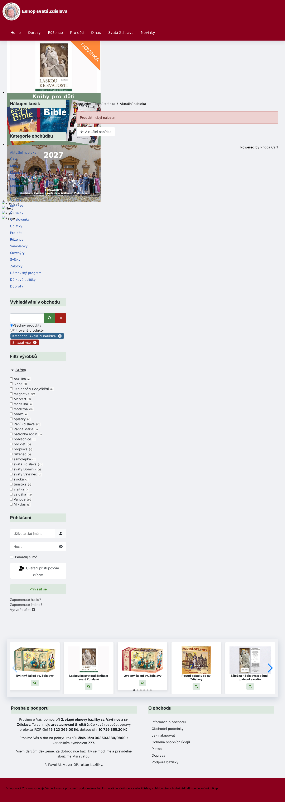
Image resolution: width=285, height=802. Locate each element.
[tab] (38, 437)
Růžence (55, 32)
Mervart (22, 399)
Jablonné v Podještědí (33, 389)
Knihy (14, 166)
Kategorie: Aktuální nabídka (34, 336)
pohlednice (24, 439)
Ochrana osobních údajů (171, 742)
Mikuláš (21, 504)
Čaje (13, 159)
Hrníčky (16, 192)
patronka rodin (27, 434)
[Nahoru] (278, 794)
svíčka (21, 479)
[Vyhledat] (49, 318)
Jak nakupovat (163, 735)
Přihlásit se (38, 589)
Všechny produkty (27, 325)
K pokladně (60, 123)
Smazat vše (21, 342)
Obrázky (16, 213)
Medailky (17, 179)
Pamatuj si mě (26, 557)
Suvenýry (17, 253)
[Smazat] (60, 318)
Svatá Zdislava (121, 32)
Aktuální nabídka (23, 152)
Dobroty (16, 286)
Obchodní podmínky (168, 729)
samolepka (24, 459)
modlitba (23, 409)
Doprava (158, 755)
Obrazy (34, 32)
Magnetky (18, 172)
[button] (35, 683)
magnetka (24, 394)
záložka (22, 494)
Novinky (148, 32)
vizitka (21, 489)
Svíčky (15, 259)
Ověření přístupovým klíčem (42, 571)
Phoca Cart (269, 147)
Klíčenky (16, 206)
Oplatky (16, 226)
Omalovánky (20, 219)
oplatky (21, 419)
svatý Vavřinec (27, 474)
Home (15, 32)
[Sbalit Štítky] (12, 370)
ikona (20, 384)
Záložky (16, 266)
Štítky (20, 370)
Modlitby (17, 186)
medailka (23, 404)
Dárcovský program (26, 273)
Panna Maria (25, 429)
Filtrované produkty (28, 330)
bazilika (22, 379)
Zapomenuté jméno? (26, 605)
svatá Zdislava (28, 464)
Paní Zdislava (26, 424)
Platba (157, 749)
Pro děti (77, 32)
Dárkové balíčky (23, 279)
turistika (22, 484)
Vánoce (22, 499)
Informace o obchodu (169, 722)
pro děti (22, 444)
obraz (20, 414)
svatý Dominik (27, 469)
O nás (96, 32)
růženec (22, 454)
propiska (22, 449)
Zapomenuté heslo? (25, 600)
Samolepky (19, 246)
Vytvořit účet (21, 610)
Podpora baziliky (165, 762)
